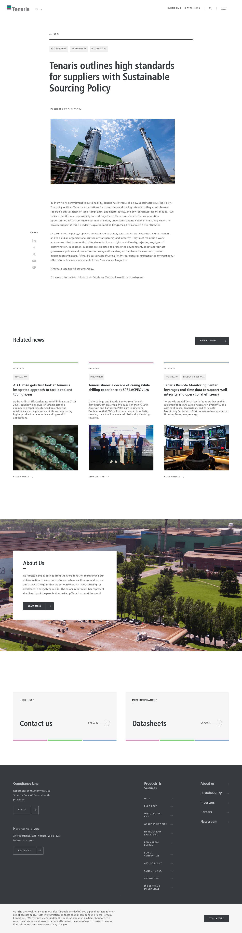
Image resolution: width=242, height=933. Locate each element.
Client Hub (174, 8)
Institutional (98, 49)
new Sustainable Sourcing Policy (152, 203)
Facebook (98, 277)
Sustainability (59, 49)
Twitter (109, 277)
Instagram (137, 277)
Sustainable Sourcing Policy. (77, 269)
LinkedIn (120, 277)
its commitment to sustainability (83, 203)
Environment (79, 49)
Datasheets (192, 8)
